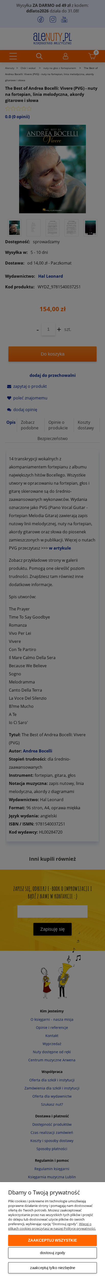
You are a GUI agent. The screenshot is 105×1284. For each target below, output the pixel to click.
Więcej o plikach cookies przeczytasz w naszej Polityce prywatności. (52, 1226)
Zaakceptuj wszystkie (52, 1240)
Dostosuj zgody (52, 1253)
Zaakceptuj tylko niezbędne (52, 1267)
